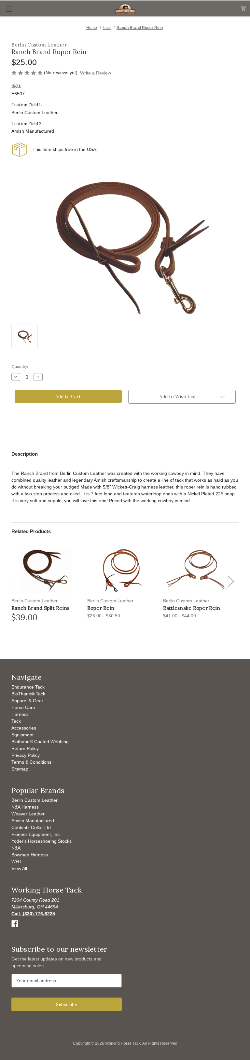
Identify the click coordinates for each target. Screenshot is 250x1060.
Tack (16, 721)
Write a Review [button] (95, 72)
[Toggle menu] (9, 9)
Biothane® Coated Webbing (40, 741)
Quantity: (19, 366)
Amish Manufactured (32, 820)
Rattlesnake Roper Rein (191, 608)
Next (232, 588)
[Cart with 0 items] (243, 9)
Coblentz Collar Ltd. (31, 827)
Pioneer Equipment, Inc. (36, 834)
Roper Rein (101, 608)
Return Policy (25, 748)
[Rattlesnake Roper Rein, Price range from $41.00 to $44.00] (197, 570)
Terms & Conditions (31, 762)
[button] (182, 397)
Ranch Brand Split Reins (40, 608)
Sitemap (19, 769)
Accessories (23, 728)
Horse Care (23, 707)
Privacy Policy (25, 755)
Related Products (31, 531)
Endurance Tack (28, 687)
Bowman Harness (29, 854)
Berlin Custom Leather (34, 800)
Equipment (22, 734)
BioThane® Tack (28, 693)
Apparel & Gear (27, 700)
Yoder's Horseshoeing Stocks (41, 841)
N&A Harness (25, 807)
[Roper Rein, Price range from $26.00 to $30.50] (121, 570)
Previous (14, 588)
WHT (16, 861)
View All (19, 868)
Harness (20, 714)
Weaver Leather (28, 813)
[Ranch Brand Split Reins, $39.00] (45, 570)
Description (24, 454)
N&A (16, 848)
